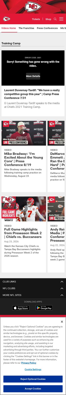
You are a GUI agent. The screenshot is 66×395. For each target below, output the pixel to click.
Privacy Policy (28, 362)
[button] (33, 76)
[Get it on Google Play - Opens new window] (44, 309)
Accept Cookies (33, 388)
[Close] (62, 321)
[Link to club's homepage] (7, 17)
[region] (33, 356)
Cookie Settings (33, 369)
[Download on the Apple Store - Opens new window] (21, 308)
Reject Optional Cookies (33, 379)
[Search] (55, 19)
